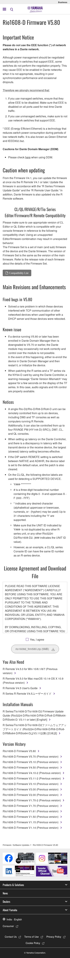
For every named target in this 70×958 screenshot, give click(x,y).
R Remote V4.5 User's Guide (20, 688)
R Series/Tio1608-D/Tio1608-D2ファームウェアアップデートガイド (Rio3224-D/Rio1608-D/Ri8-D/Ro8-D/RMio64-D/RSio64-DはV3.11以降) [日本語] (34, 729)
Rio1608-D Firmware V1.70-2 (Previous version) (32, 800)
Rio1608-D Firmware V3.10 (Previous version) (30, 784)
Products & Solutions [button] (13, 885)
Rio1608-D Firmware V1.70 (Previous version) (30, 806)
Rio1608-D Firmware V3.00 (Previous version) (30, 789)
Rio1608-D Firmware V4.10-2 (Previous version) (32, 773)
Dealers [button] (6, 902)
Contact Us (11, 936)
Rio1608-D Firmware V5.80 (19, 751)
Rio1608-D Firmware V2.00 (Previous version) (30, 795)
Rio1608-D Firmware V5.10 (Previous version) (30, 762)
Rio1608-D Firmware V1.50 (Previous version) (30, 817)
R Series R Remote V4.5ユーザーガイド (27, 693)
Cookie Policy (33, 943)
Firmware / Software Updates (16, 844)
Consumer (8, 926)
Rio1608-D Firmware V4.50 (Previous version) (30, 767)
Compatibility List (18, 273)
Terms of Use (31, 936)
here (28, 157)
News (5, 893)
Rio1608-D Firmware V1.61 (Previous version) (30, 811)
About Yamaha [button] (10, 910)
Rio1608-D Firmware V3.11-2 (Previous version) (32, 778)
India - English (14, 919)
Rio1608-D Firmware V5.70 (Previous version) (30, 756)
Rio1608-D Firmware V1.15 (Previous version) (30, 822)
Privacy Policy (53, 936)
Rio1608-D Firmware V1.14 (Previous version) (30, 828)
